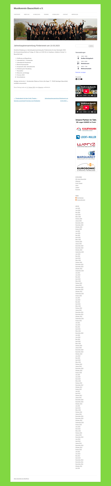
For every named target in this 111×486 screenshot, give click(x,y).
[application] (86, 91)
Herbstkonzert (85, 63)
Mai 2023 (77, 277)
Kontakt (65, 14)
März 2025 (78, 239)
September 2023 (79, 270)
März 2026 (78, 216)
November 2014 (79, 437)
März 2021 (78, 331)
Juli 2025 (77, 231)
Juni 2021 (77, 324)
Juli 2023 (77, 272)
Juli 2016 (77, 405)
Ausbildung (36, 14)
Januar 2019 (78, 366)
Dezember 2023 (79, 264)
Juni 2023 (77, 274)
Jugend (77, 187)
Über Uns (26, 14)
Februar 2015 (78, 432)
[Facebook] (76, 79)
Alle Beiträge (80, 198)
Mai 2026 (77, 212)
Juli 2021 (77, 322)
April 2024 (77, 258)
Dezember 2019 (79, 349)
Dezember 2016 (79, 399)
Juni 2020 (77, 337)
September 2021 (79, 318)
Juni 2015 (77, 426)
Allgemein (40, 87)
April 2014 (77, 441)
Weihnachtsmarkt (86, 68)
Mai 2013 (77, 455)
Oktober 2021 (78, 316)
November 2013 (79, 445)
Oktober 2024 (78, 249)
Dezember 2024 (79, 245)
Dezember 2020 (79, 333)
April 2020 (77, 341)
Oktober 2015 (78, 420)
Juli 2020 (77, 335)
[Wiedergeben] (78, 95)
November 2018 (79, 368)
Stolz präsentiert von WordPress (21, 478)
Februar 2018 (78, 383)
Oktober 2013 (78, 447)
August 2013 (78, 449)
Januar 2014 (78, 443)
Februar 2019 (78, 364)
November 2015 (79, 418)
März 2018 (78, 381)
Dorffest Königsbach (87, 58)
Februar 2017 (78, 395)
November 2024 (79, 247)
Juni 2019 (77, 356)
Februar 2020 (78, 345)
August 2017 (78, 389)
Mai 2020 (77, 339)
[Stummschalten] (92, 95)
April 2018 (77, 378)
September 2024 (79, 252)
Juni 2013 (77, 453)
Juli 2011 (77, 468)
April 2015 (77, 428)
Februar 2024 (78, 262)
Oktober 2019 (78, 353)
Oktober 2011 (78, 466)
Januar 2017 (78, 397)
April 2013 (77, 457)
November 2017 (79, 385)
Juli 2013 (77, 451)
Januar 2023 (78, 285)
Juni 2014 (77, 439)
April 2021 (77, 329)
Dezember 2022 (79, 287)
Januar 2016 (78, 414)
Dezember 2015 (79, 416)
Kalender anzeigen (80, 72)
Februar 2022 (78, 308)
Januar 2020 (78, 347)
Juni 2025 (77, 233)
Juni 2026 (77, 210)
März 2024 (78, 260)
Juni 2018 (77, 376)
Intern (76, 185)
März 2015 (78, 430)
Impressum (75, 14)
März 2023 (78, 281)
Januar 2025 (78, 243)
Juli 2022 (77, 297)
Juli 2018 (77, 374)
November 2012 (79, 460)
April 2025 (77, 237)
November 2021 (79, 314)
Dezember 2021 (79, 312)
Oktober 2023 (78, 268)
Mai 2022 (77, 301)
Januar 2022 (78, 310)
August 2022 (78, 295)
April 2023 (77, 279)
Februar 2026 (78, 218)
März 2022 (78, 306)
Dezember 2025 (79, 222)
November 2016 (79, 401)
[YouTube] (81, 79)
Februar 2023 (78, 283)
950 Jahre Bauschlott (80, 179)
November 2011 (79, 464)
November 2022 (79, 289)
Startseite (17, 14)
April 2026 (77, 214)
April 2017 (77, 393)
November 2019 (79, 351)
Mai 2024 (77, 256)
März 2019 (78, 362)
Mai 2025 (77, 235)
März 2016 (78, 410)
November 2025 (79, 225)
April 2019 (77, 360)
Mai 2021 (77, 326)
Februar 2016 (78, 412)
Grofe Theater (78, 183)
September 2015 (79, 422)
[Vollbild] (95, 95)
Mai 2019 (77, 358)
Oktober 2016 (78, 403)
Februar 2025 (78, 241)
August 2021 (78, 320)
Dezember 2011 (79, 462)
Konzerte (77, 189)
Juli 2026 (77, 208)
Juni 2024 (77, 254)
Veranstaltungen (81, 200)
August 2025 (78, 229)
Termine (46, 14)
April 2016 (77, 408)
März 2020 (78, 343)
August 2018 (78, 372)
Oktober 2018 (78, 370)
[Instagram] (79, 79)
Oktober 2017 (78, 387)
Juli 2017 (77, 391)
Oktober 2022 (78, 291)
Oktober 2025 (78, 227)
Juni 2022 (77, 299)
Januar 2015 (78, 435)
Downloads (55, 14)
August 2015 (78, 424)
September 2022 (79, 293)
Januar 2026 (78, 220)
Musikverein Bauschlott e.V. (28, 8)
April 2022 (77, 304)
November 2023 (79, 266)
